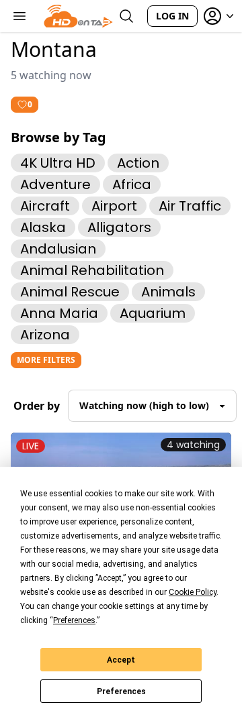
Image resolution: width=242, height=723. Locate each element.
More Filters (46, 360)
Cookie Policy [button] (192, 592)
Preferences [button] (74, 620)
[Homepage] (78, 16)
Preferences (121, 691)
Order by (36, 405)
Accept (121, 660)
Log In (172, 15)
